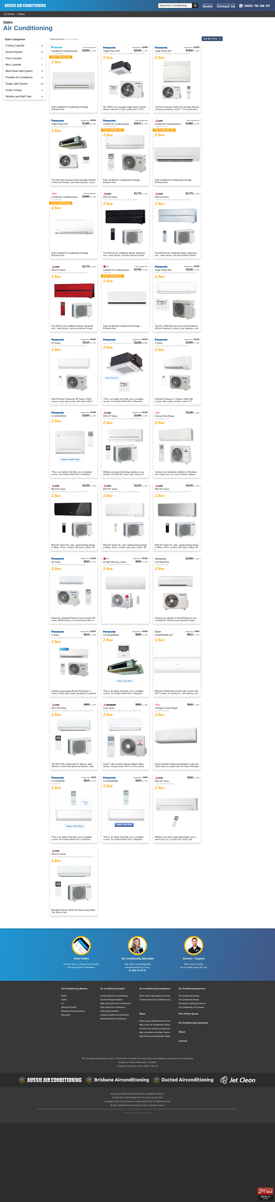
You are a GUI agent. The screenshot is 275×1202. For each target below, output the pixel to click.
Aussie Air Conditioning (50, 1080)
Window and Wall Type (19, 96)
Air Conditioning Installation (154, 988)
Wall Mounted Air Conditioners (113, 1019)
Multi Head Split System (19, 71)
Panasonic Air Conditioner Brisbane (52, 1109)
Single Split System (17, 83)
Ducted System (14, 52)
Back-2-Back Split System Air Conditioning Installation (155, 996)
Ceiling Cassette (15, 45)
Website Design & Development (137, 1113)
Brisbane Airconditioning (117, 1080)
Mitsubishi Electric (69, 1007)
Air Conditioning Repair (189, 1000)
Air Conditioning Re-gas (189, 996)
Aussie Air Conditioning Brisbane (125, 1094)
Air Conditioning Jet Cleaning (191, 1007)
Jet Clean (238, 1080)
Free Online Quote (208, 5)
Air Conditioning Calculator (193, 1022)
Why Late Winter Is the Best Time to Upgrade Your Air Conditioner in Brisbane (155, 1032)
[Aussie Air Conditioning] (26, 5)
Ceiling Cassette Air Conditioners (114, 1015)
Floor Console (14, 58)
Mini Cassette (13, 64)
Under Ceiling (13, 90)
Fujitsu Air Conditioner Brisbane (112, 1109)
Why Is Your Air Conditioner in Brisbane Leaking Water (155, 1025)
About (182, 1032)
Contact (183, 1041)
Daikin (64, 996)
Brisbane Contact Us (226, 5)
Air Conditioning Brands (74, 988)
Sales (21, 14)
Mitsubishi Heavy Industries (73, 1011)
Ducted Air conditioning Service (192, 1003)
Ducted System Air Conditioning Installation (155, 1000)
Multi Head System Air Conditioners (115, 1003)
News (142, 1013)
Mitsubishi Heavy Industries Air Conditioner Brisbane (215, 1109)
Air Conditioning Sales (112, 988)
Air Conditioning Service (192, 988)
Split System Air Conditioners (112, 1007)
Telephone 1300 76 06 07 (255, 5)
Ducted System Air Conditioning (114, 996)
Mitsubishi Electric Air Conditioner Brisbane (172, 1109)
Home (10, 14)
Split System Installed (109, 1011)
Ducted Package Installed (111, 1000)
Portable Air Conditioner (19, 77)
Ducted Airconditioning (185, 1080)
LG (62, 1003)
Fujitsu (64, 1000)
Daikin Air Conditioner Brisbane (83, 1109)
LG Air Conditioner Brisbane (140, 1109)
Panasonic (65, 1015)
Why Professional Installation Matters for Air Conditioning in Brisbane (155, 1036)
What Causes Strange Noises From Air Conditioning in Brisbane (155, 1021)
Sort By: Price (210, 39)
